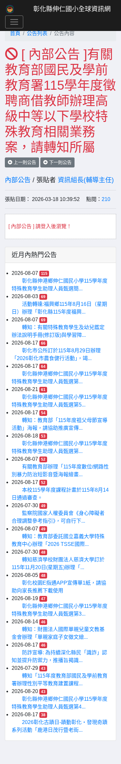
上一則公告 (24, 162)
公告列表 (37, 33)
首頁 (15, 33)
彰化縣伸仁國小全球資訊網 (72, 9)
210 (106, 199)
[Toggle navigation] (14, 21)
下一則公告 (60, 162)
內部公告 (18, 180)
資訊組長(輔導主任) (86, 180)
